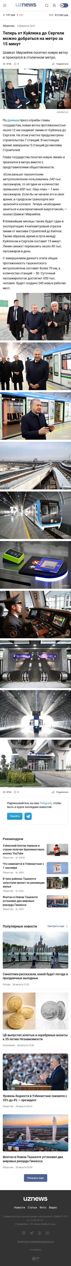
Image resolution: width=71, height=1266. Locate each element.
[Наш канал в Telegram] (31, 1233)
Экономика (9, 1045)
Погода (6, 984)
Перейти (15, 816)
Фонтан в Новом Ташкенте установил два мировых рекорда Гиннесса (33, 1159)
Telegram (46, 803)
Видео (53, 1207)
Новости (19, 1207)
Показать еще (35, 1178)
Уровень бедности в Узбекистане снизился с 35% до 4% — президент (35, 1098)
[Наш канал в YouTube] (47, 1233)
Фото (43, 1207)
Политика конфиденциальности (35, 1241)
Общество (8, 25)
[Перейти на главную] (26, 5)
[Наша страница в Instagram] (24, 1233)
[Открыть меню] (5, 5)
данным (13, 120)
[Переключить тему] (64, 5)
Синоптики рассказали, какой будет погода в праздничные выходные (35, 976)
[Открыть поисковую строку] (47, 5)
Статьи (32, 1207)
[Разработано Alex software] (35, 1258)
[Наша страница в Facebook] (39, 1233)
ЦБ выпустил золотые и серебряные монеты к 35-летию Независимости (35, 1037)
